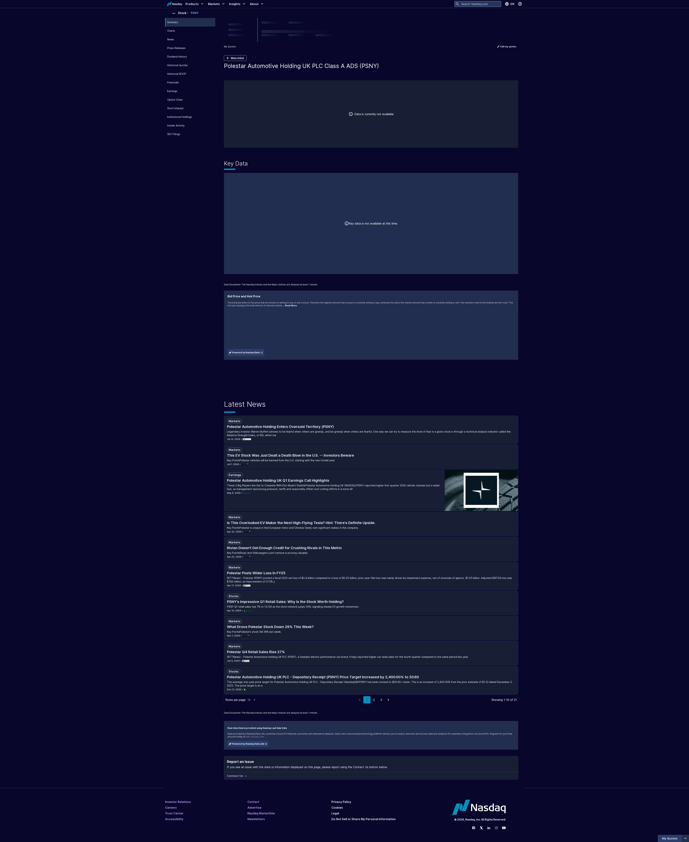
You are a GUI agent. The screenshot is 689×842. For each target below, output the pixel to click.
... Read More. (290, 305)
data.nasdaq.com (255, 736)
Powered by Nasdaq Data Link (248, 743)
